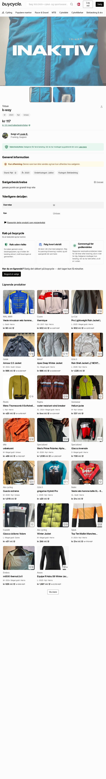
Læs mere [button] (83, 147)
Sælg (99, 4)
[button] (8, 328)
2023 (11, 115)
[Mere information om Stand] (15, 173)
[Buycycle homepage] (12, 4)
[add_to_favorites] (32, 311)
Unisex (26, 115)
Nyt (18, 115)
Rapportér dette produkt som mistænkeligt (26, 222)
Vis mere (53, 592)
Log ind (88, 4)
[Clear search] (71, 4)
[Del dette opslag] (101, 106)
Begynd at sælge (11, 274)
